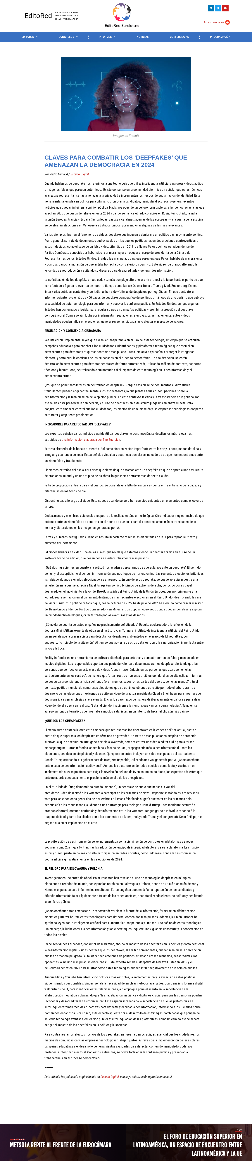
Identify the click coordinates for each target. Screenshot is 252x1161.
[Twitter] (218, 8)
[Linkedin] (211, 8)
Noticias (143, 36)
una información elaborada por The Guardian (90, 439)
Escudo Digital (79, 174)
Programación (220, 36)
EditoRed (38, 16)
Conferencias (179, 36)
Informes (105, 36)
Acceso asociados (214, 22)
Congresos (66, 36)
